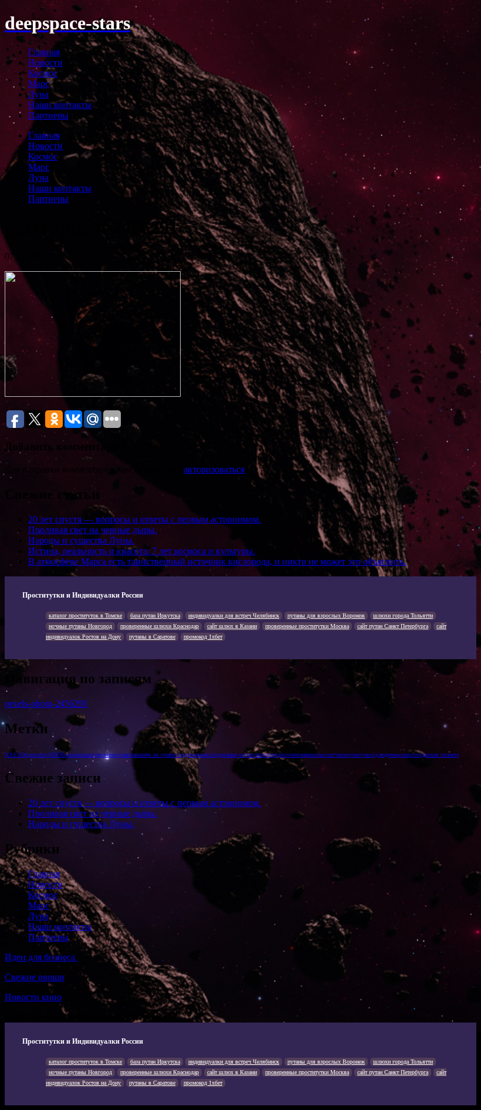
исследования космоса (231, 754)
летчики (337, 754)
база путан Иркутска (155, 615)
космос (319, 754)
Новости (45, 63)
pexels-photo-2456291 (46, 703)
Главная (44, 52)
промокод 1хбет (203, 636)
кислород (269, 754)
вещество (92, 754)
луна (352, 754)
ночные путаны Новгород (80, 626)
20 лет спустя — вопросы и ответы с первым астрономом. (144, 519)
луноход (368, 754)
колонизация (295, 754)
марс (396, 754)
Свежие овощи (35, 977)
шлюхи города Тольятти (403, 615)
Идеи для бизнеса (41, 957)
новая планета (442, 754)
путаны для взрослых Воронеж (326, 615)
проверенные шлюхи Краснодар (159, 626)
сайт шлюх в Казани (232, 626)
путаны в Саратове (152, 636)
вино (110, 754)
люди (384, 754)
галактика (127, 754)
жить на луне (155, 754)
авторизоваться (214, 469)
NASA (13, 754)
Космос (42, 73)
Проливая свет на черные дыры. (92, 530)
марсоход (413, 754)
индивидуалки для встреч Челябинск (233, 615)
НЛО (55, 754)
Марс (38, 84)
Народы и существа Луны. (81, 540)
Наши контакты (60, 105)
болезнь (71, 754)
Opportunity (35, 754)
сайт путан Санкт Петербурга (392, 626)
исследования (187, 754)
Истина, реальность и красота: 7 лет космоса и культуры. (141, 551)
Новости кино (33, 997)
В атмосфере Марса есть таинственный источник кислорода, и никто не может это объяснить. (217, 561)
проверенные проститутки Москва (307, 626)
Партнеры (48, 115)
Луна (38, 94)
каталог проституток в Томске (85, 615)
